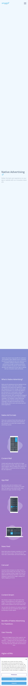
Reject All (14, 679)
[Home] (5, 3)
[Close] (26, 659)
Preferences (14, 674)
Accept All (14, 683)
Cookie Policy (5, 671)
